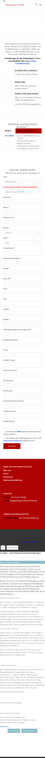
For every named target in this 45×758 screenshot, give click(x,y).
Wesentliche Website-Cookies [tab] (10, 598)
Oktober (9, 136)
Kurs (5, 177)
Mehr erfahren (12, 547)
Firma (5, 350)
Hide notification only (29, 731)
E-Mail (6, 319)
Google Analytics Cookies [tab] (9, 629)
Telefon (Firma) (9, 411)
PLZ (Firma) (8, 380)
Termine (22, 29)
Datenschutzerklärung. (30, 542)
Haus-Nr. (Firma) (10, 370)
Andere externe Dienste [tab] (8, 665)
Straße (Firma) (9, 360)
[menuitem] (35, 5)
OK (3, 547)
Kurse (5, 474)
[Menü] (40, 5)
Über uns (7, 470)
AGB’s (19, 432)
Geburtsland (9, 248)
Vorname (7, 197)
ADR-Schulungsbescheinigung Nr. (17, 330)
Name (6, 207)
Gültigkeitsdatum (10, 340)
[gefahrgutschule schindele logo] (18, 5)
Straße (6, 268)
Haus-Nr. (7, 279)
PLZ (5, 289)
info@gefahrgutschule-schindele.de (23, 501)
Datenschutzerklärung (12, 441)
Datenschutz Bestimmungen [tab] (10, 713)
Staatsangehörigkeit (12, 258)
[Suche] (35, 5)
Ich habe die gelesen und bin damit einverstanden (22, 433)
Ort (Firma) (7, 391)
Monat (6, 228)
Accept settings (14, 731)
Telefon (6, 309)
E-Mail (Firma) (9, 421)
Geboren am (8, 217)
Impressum (8, 477)
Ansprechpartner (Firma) (13, 401)
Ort (5, 299)
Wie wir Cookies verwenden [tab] (9, 562)
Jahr (5, 238)
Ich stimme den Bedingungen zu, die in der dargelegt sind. (22, 439)
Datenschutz (4, 726)
